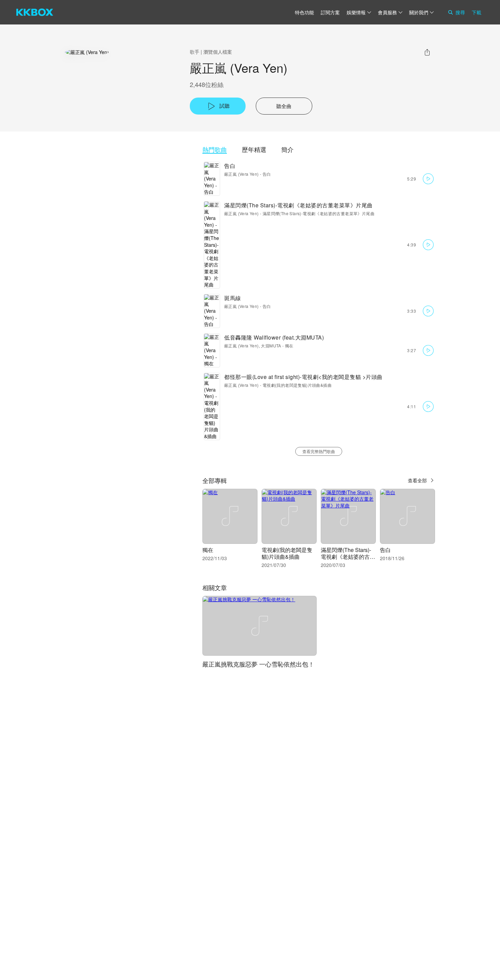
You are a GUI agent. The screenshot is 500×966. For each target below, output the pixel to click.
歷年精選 (254, 149)
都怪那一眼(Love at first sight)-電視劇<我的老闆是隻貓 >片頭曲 (303, 377)
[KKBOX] (35, 12)
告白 (229, 166)
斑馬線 (232, 298)
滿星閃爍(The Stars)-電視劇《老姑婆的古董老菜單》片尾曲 (298, 205)
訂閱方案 (330, 12)
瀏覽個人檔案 (217, 51)
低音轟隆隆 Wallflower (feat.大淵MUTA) (274, 337)
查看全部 (417, 480)
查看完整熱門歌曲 (318, 451)
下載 (476, 12)
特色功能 (304, 12)
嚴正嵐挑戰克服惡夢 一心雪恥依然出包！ (258, 663)
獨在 (289, 345)
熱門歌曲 (214, 149)
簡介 (287, 149)
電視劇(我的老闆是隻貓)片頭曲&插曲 (297, 385)
